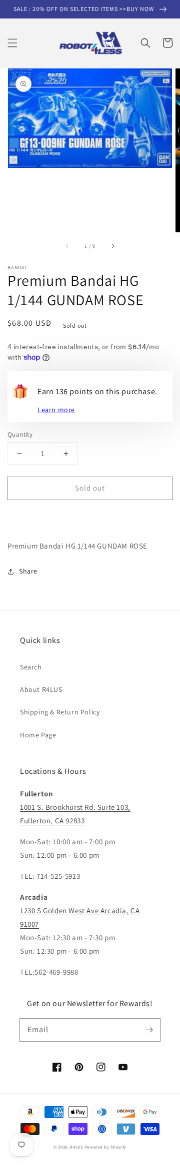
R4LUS (76, 1147)
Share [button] (28, 571)
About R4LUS (41, 689)
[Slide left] (67, 246)
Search (31, 666)
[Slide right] (113, 246)
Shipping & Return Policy (60, 711)
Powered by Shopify (105, 1147)
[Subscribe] (149, 1030)
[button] (13, 43)
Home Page (38, 734)
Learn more (56, 409)
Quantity (20, 434)
